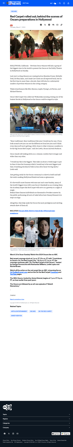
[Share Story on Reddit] (49, 24)
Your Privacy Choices (16, 440)
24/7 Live (26, 3)
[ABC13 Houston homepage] (13, 3)
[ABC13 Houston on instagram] (13, 433)
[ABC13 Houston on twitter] (9, 433)
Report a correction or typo (17, 299)
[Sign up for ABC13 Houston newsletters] (17, 433)
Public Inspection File (8, 442)
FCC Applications (18, 442)
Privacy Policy (6, 440)
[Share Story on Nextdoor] (53, 24)
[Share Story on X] (45, 24)
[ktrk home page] (7, 407)
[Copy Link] (61, 24)
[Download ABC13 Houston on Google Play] (65, 433)
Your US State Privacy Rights (41, 440)
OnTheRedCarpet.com (18, 272)
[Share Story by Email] (57, 24)
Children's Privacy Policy (28, 440)
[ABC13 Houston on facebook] (4, 433)
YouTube (13, 274)
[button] (4, 3)
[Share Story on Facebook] (40, 24)
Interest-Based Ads (61, 440)
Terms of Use (53, 440)
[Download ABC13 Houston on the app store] (56, 433)
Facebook (54, 272)
